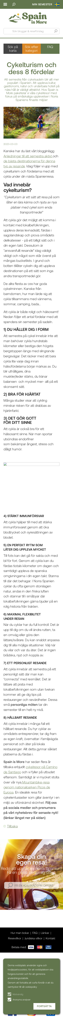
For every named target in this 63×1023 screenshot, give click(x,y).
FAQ (50, 47)
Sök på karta (13, 48)
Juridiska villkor (33, 938)
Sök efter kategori (31, 48)
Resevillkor (14, 938)
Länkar (45, 932)
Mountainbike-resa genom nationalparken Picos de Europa (27, 787)
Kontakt (50, 938)
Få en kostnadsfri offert (34, 885)
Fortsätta (44, 1006)
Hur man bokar (20, 932)
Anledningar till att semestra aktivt (28, 156)
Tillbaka (12, 826)
